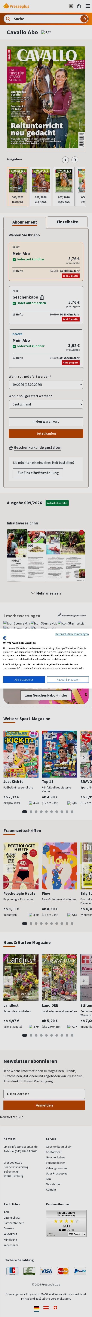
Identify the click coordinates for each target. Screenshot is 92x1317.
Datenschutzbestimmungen (72, 634)
